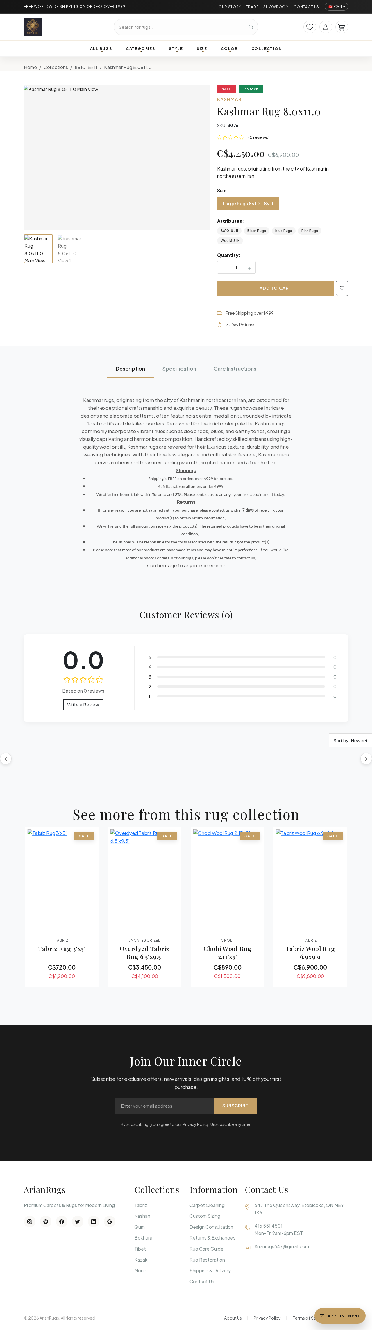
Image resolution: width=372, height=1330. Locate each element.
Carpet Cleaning (207, 1205)
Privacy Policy (267, 1317)
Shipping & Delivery (210, 1270)
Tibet (140, 1249)
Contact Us (306, 7)
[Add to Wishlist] (342, 288)
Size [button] (202, 48)
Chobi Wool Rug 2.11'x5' (227, 952)
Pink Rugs (309, 231)
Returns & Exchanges (212, 1238)
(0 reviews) (258, 137)
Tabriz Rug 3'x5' (61, 948)
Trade (252, 7)
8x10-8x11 (86, 67)
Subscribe (235, 1105)
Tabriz (140, 1205)
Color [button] (229, 48)
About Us (233, 1317)
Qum (139, 1227)
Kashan (142, 1216)
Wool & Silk (230, 240)
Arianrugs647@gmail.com (282, 1246)
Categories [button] (140, 48)
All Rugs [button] (101, 48)
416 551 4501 (268, 1226)
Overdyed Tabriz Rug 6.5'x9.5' (144, 952)
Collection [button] (266, 48)
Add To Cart (275, 288)
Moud (140, 1270)
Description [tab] (130, 368)
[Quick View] (45, 928)
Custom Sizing (204, 1216)
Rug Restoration (207, 1260)
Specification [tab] (179, 368)
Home (30, 67)
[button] (117, 157)
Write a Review (83, 705)
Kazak (140, 1260)
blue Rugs (283, 231)
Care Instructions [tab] (235, 368)
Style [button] (176, 48)
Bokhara (143, 1238)
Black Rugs (256, 231)
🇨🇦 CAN (335, 6)
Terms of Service (309, 1317)
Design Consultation (211, 1227)
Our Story (230, 7)
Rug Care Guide (206, 1249)
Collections (56, 67)
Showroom (276, 7)
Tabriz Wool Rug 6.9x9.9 (310, 952)
